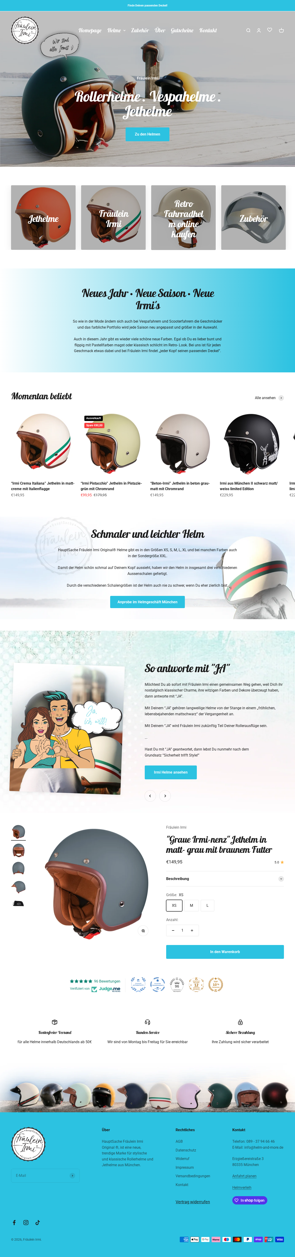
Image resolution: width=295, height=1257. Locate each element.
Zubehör (140, 30)
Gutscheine (182, 30)
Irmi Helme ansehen (171, 772)
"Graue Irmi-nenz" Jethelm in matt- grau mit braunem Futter (219, 844)
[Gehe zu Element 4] (18, 888)
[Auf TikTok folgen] (38, 1222)
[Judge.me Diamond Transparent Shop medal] (157, 984)
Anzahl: (172, 920)
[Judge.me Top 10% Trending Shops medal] (215, 984)
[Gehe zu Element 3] (18, 869)
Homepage (90, 30)
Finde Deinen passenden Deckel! (147, 5)
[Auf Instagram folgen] (26, 1222)
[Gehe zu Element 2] (18, 851)
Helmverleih (241, 1187)
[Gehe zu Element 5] (18, 904)
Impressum (185, 1167)
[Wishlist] (269, 30)
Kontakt (208, 30)
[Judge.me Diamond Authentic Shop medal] (138, 984)
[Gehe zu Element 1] (18, 832)
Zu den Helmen (147, 134)
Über (159, 30)
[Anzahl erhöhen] (192, 930)
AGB (179, 1141)
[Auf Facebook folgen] (14, 1222)
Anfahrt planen (244, 1176)
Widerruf (182, 1159)
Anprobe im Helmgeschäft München (147, 602)
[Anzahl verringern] (173, 930)
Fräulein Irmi (176, 827)
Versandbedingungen (193, 1176)
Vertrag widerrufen (193, 1201)
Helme (114, 30)
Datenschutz (186, 1150)
